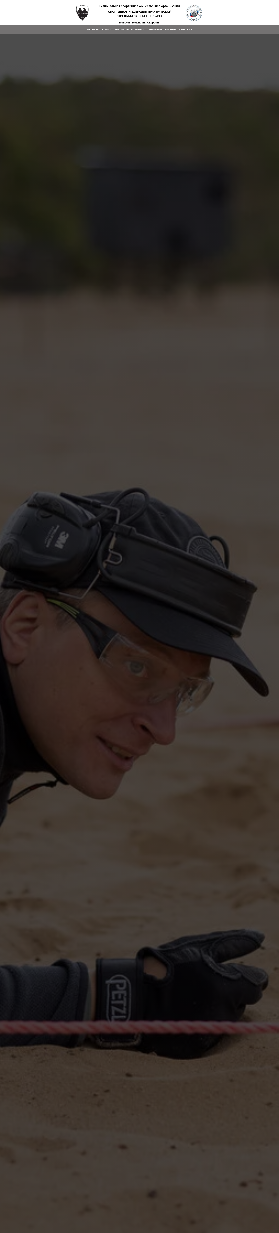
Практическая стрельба (97, 29)
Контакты (170, 29)
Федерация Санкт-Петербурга (128, 29)
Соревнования (154, 29)
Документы (184, 29)
